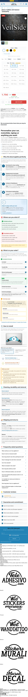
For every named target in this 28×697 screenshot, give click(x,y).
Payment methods (12, 556)
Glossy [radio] (9, 59)
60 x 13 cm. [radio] (6, 80)
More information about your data (6, 541)
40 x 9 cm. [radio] (22, 73)
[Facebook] (2, 694)
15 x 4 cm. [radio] (6, 69)
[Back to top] (0, 696)
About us (2, 558)
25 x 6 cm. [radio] (22, 69)
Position (14, 59)
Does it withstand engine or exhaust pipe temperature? (11, 487)
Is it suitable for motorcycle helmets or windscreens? (11, 479)
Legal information (4, 561)
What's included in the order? (9, 465)
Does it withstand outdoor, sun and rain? (11, 471)
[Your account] (23, 4)
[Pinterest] (4, 694)
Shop (1, 555)
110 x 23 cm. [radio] (22, 83)
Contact (2, 564)
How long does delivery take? (9, 468)
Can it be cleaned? (6, 462)
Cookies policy (24, 562)
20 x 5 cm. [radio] (14, 69)
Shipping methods (4, 556)
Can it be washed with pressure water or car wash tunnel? (12, 475)
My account (11, 565)
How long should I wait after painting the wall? (13, 456)
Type (2, 59)
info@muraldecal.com (4, 565)
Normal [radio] (19, 59)
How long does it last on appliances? (10, 483)
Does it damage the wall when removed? (11, 459)
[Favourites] (21, 4)
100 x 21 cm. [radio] (14, 83)
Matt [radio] (6, 59)
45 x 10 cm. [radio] (6, 76)
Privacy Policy (16, 535)
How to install (24, 556)
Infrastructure (11, 559)
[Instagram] (1, 694)
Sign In (14, 538)
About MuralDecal (4, 559)
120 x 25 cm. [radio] (6, 87)
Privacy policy (12, 562)
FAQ (20, 556)
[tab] (2, 42)
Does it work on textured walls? (9, 453)
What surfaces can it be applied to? (10, 450)
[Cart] (26, 4)
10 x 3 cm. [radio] (13, 65)
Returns (17, 556)
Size (13, 63)
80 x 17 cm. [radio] (21, 80)
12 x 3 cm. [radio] (22, 65)
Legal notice (18, 562)
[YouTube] (5, 694)
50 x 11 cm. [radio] (13, 76)
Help (16, 565)
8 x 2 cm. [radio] (6, 65)
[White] (3, 50)
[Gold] (7, 50)
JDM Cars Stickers (10, 7)
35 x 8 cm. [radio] (14, 73)
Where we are (17, 559)
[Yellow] (14, 50)
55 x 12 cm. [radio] (21, 76)
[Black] (11, 50)
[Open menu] (2, 4)
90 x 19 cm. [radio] (6, 83)
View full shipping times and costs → (10, 430)
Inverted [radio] (23, 59)
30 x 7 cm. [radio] (6, 73)
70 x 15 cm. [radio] (14, 80)
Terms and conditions (4, 562)
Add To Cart (18, 102)
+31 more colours (7, 53)
